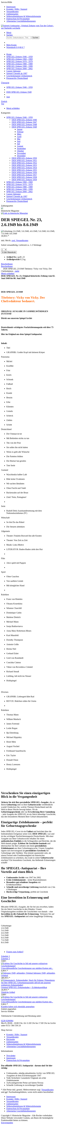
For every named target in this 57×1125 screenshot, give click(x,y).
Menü (8, 32)
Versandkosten (12, 11)
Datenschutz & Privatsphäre (18, 19)
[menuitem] (31, 7)
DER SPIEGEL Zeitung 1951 (24, 160)
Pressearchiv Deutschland (17, 201)
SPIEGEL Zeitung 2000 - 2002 (19, 191)
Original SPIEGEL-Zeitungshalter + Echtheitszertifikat (24, 987)
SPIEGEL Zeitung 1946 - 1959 (19, 117)
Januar (19, 129)
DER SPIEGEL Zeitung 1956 (24, 172)
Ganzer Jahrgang (13, 194)
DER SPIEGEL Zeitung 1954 (24, 168)
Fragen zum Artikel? (14, 952)
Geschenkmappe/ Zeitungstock (19, 199)
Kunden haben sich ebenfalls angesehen (17, 1006)
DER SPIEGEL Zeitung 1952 (24, 163)
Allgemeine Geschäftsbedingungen (21, 21)
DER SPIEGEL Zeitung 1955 (24, 170)
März (19, 134)
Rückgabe (10, 1039)
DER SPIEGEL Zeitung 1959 (24, 180)
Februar (20, 132)
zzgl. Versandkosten (20, 240)
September (21, 148)
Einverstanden (7, 1123)
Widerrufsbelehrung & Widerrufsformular (23, 16)
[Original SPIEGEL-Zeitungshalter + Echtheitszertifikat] (28, 985)
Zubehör (5, 956)
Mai (18, 139)
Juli (18, 144)
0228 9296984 (7, 1021)
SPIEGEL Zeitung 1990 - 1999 (19, 189)
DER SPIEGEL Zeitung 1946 (24, 120)
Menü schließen (13, 108)
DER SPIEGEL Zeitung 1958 (24, 177)
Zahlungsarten (12, 14)
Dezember (21, 156)
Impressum (11, 7)
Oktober (20, 151)
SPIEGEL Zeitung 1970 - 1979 (19, 184)
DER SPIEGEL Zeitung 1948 (24, 124)
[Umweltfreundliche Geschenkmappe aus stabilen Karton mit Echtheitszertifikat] (28, 966)
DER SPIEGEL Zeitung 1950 (24, 158)
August (20, 146)
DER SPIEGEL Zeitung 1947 (24, 122)
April (19, 136)
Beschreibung (7, 264)
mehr (16, 271)
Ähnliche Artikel (8, 992)
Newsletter (10, 1055)
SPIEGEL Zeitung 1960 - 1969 (19, 182)
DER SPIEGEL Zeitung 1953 (24, 165)
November (21, 153)
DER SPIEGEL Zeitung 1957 (24, 175)
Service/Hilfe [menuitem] (21, 11)
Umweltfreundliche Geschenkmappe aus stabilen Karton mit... (27, 968)
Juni (18, 141)
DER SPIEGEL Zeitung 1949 (24, 127)
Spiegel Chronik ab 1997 (16, 196)
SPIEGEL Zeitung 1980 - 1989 (19, 187)
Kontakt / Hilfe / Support (16, 9)
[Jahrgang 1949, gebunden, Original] (17, 973)
